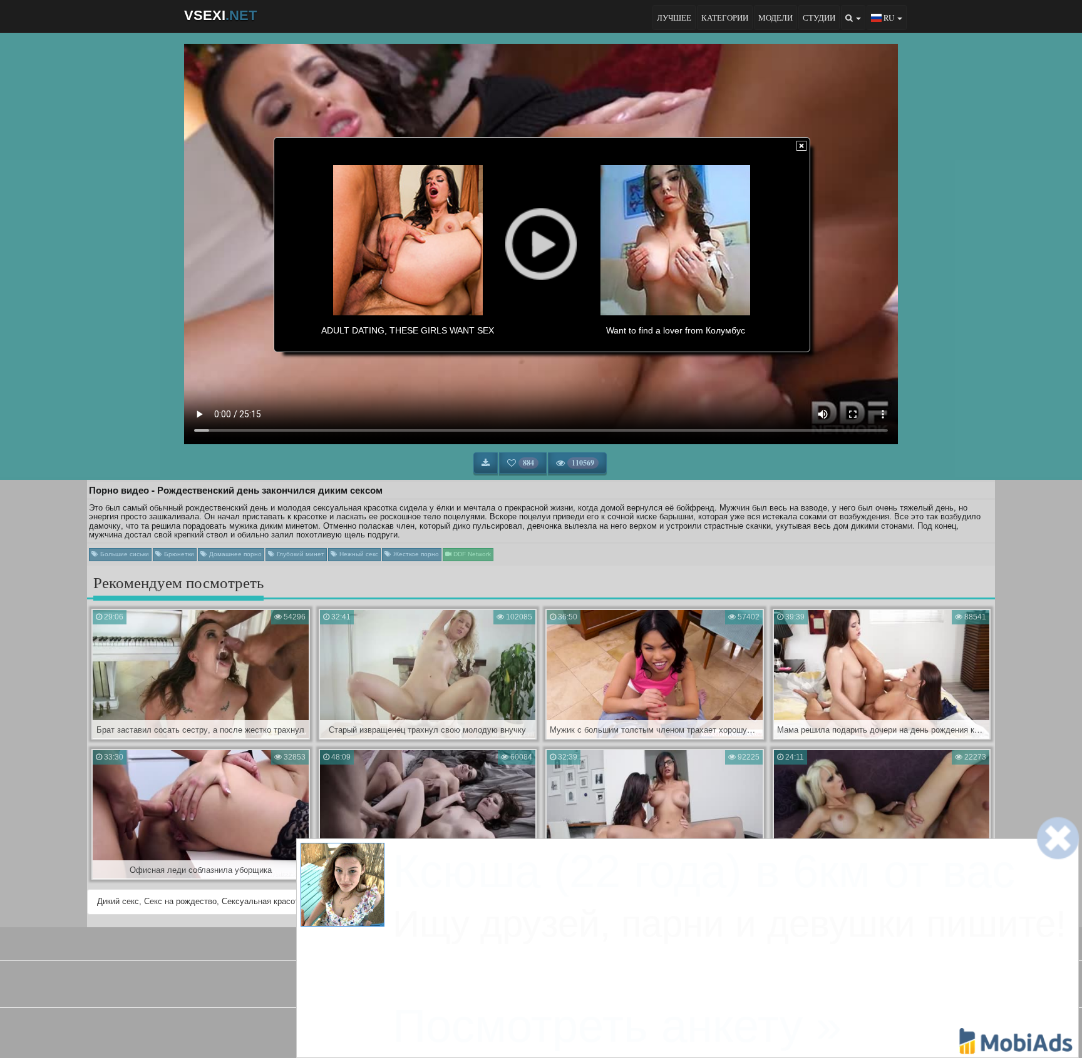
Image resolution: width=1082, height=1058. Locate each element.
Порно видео (539, 988)
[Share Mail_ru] (573, 1029)
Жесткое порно (415, 554)
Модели (775, 17)
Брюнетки (178, 554)
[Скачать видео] (485, 463)
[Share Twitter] (551, 1029)
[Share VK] (509, 1029)
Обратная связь (575, 942)
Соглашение (508, 942)
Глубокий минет (299, 554)
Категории (724, 17)
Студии (819, 17)
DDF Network (471, 554)
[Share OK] (530, 1029)
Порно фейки (485, 988)
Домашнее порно (234, 554)
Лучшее (674, 17)
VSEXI (220, 15)
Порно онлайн (595, 988)
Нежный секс (357, 554)
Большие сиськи (123, 554)
